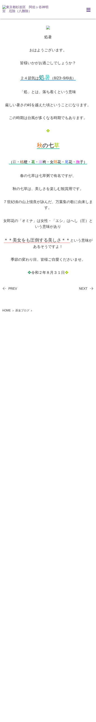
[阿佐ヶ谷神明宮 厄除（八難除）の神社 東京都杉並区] (25, 9)
